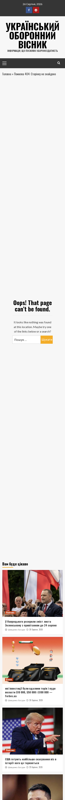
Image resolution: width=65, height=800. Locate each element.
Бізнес (9, 679)
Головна (6, 74)
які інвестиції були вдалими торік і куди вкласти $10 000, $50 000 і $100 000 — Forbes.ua (30, 692)
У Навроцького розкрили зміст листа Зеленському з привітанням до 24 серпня (31, 623)
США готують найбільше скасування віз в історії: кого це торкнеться (30, 761)
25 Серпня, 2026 (36, 767)
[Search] (59, 63)
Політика (10, 612)
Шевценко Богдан (16, 629)
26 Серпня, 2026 (36, 629)
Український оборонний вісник (32, 35)
